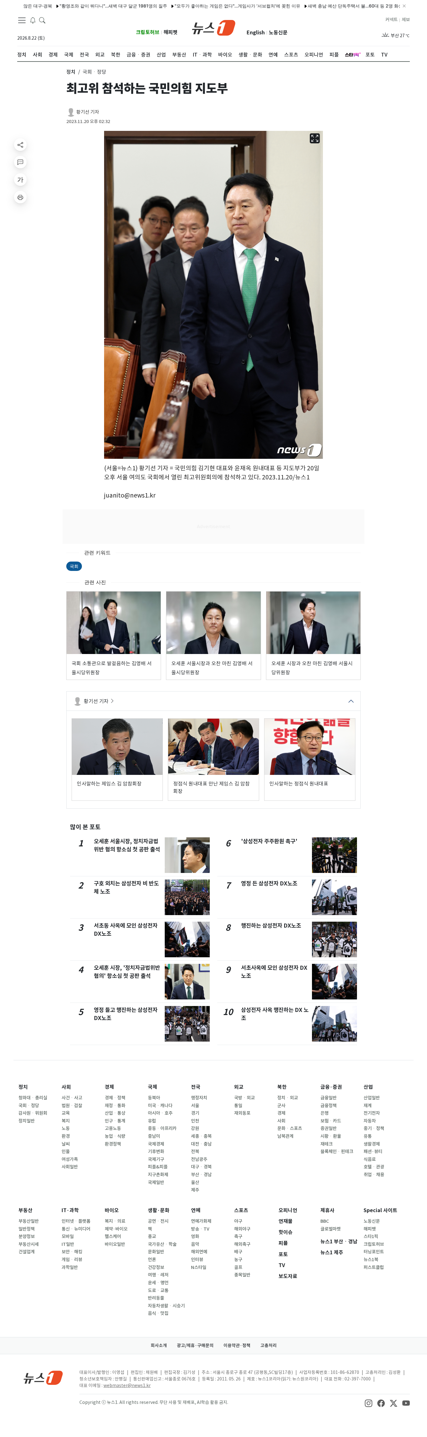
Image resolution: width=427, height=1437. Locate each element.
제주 (195, 1190)
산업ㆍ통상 (115, 1113)
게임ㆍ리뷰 (72, 1259)
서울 (195, 1105)
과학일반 (70, 1267)
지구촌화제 (158, 1174)
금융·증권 (331, 1087)
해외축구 (242, 1244)
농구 (238, 1259)
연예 (195, 1210)
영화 (195, 1236)
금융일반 (328, 1098)
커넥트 (391, 19)
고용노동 (113, 1128)
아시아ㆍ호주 (160, 1113)
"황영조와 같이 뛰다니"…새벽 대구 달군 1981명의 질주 (83, 5)
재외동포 (242, 1113)
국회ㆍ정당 (28, 1105)
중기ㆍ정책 (374, 1128)
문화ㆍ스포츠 (289, 1128)
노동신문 (278, 32)
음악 (195, 1244)
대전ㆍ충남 (201, 1144)
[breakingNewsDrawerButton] (33, 20)
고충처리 (268, 1345)
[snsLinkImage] (368, 1403)
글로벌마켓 (330, 1229)
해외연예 (199, 1252)
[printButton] (20, 197)
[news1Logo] (43, 1377)
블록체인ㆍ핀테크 (336, 1151)
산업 (368, 1087)
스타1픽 (371, 1236)
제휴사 (327, 1210)
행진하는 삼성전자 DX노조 (271, 925)
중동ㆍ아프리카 (162, 1128)
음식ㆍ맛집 (158, 1313)
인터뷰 (197, 1259)
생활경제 (372, 1144)
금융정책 (328, 1105)
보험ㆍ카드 (330, 1121)
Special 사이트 (380, 1210)
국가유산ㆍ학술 (162, 1244)
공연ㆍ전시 (158, 1221)
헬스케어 (113, 1236)
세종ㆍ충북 (201, 1136)
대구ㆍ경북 (201, 1167)
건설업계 (26, 1252)
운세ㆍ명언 (158, 1283)
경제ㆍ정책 (115, 1098)
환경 (66, 1136)
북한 (282, 1087)
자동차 (370, 1121)
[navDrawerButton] (22, 20)
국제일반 (156, 1182)
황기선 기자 (87, 112)
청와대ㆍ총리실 (32, 1098)
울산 (195, 1182)
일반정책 (26, 1229)
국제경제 (156, 1144)
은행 (324, 1113)
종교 (152, 1236)
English (256, 32)
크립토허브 (147, 32)
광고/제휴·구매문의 (195, 1345)
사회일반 (70, 1167)
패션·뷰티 (373, 1151)
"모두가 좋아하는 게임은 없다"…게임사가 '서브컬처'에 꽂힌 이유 (207, 5)
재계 (368, 1105)
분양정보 (26, 1236)
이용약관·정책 (237, 1345)
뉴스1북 (371, 1259)
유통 (368, 1136)
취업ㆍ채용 (374, 1174)
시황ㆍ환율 (330, 1136)
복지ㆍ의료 (115, 1221)
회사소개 (159, 1345)
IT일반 (68, 1244)
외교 (239, 1087)
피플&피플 (158, 1167)
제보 (406, 19)
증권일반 (328, 1128)
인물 (66, 1151)
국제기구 (156, 1159)
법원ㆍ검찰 (72, 1105)
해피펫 (170, 32)
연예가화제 (201, 1221)
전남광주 (199, 1159)
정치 (23, 1087)
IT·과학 (70, 1210)
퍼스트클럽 (374, 1267)
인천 (195, 1121)
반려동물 (156, 1298)
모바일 (68, 1236)
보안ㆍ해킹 (72, 1252)
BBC (324, 1221)
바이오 (112, 1210)
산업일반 (372, 1098)
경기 (195, 1113)
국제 (152, 1087)
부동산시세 (28, 1244)
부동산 (25, 1210)
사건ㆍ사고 (72, 1098)
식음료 (370, 1159)
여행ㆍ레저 (158, 1275)
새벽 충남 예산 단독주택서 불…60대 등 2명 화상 (324, 5)
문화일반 (156, 1252)
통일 (238, 1105)
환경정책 (113, 1144)
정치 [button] (71, 72)
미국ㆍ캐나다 (160, 1105)
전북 (195, 1151)
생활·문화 (158, 1210)
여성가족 (70, 1159)
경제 (109, 1087)
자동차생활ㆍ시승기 (166, 1306)
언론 (152, 1259)
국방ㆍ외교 (244, 1098)
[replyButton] (20, 162)
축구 (238, 1236)
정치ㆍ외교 (287, 1098)
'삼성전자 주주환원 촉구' (269, 841)
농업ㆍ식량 (115, 1136)
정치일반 (26, 1121)
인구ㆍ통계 (115, 1121)
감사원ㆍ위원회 (32, 1113)
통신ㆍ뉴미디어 (76, 1229)
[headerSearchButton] (42, 20)
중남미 (154, 1136)
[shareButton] (20, 144)
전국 (195, 1087)
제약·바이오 (116, 1229)
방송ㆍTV (200, 1229)
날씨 (66, 1144)
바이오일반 (115, 1244)
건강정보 (156, 1267)
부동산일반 (28, 1221)
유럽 (152, 1121)
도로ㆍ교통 (158, 1290)
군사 (281, 1105)
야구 (238, 1221)
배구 (238, 1252)
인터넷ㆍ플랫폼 (76, 1221)
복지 (66, 1121)
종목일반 (242, 1275)
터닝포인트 (374, 1252)
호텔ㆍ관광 (374, 1167)
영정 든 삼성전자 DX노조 (269, 883)
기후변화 (156, 1151)
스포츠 (241, 1210)
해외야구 (242, 1229)
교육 (66, 1113)
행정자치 (199, 1098)
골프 (238, 1267)
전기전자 (372, 1113)
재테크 (326, 1144)
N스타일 (198, 1267)
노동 (66, 1128)
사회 (66, 1087)
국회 (74, 566)
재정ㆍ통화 (115, 1105)
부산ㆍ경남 (201, 1174)
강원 (195, 1128)
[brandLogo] (213, 27)
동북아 (154, 1098)
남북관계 (285, 1136)
